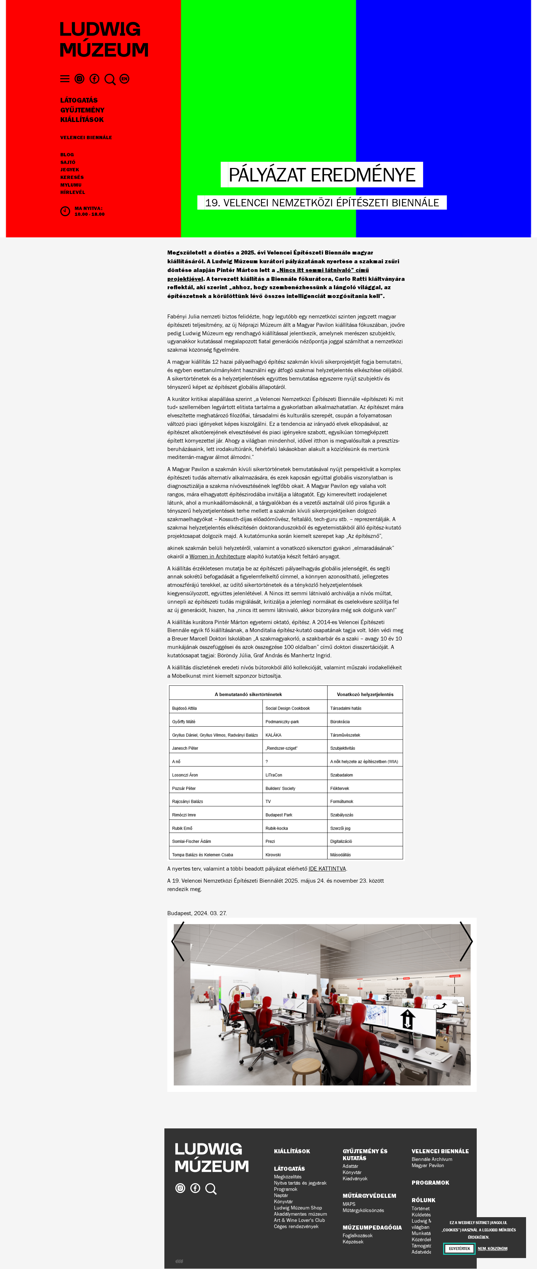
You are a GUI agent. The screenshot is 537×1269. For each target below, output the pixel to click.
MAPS (349, 1204)
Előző (217, 990)
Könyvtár (283, 1202)
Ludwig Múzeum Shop (298, 1208)
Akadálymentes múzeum (300, 1214)
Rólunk (423, 1200)
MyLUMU (70, 185)
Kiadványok (355, 1179)
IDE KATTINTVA (327, 868)
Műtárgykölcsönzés (363, 1210)
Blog (67, 154)
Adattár (350, 1166)
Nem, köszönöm (492, 1248)
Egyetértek (459, 1248)
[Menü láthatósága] (64, 79)
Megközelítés (288, 1177)
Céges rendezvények (296, 1226)
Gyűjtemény (82, 110)
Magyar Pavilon (428, 1165)
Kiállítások (82, 119)
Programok (285, 1189)
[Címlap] (104, 40)
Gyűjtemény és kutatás (365, 1154)
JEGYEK (69, 169)
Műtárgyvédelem (369, 1195)
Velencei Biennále (86, 137)
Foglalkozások (358, 1235)
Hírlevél (72, 192)
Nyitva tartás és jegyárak (300, 1183)
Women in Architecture (217, 556)
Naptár (281, 1195)
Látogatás (79, 100)
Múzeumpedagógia (372, 1227)
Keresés (72, 177)
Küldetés (421, 1215)
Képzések (353, 1242)
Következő (426, 990)
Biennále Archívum (432, 1159)
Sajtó (67, 162)
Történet (421, 1208)
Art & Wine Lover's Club (299, 1220)
